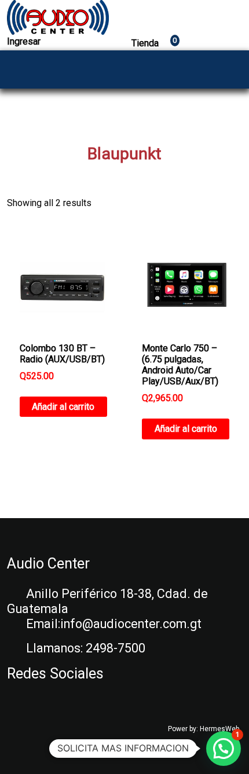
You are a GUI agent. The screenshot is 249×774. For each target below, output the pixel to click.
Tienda (154, 43)
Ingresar (24, 41)
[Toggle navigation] (230, 69)
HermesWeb (219, 729)
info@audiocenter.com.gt (131, 624)
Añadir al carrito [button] (63, 406)
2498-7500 (115, 648)
